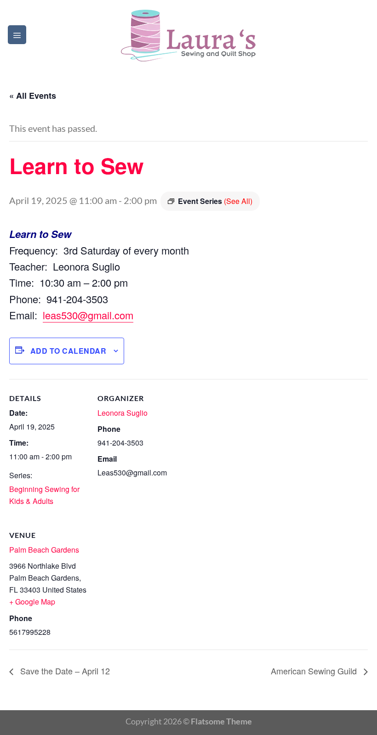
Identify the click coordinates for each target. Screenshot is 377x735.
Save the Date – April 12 (64, 671)
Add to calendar (68, 350)
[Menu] (17, 34)
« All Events (32, 96)
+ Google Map (32, 601)
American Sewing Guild (315, 671)
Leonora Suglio (122, 412)
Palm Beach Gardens (44, 549)
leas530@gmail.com (88, 315)
